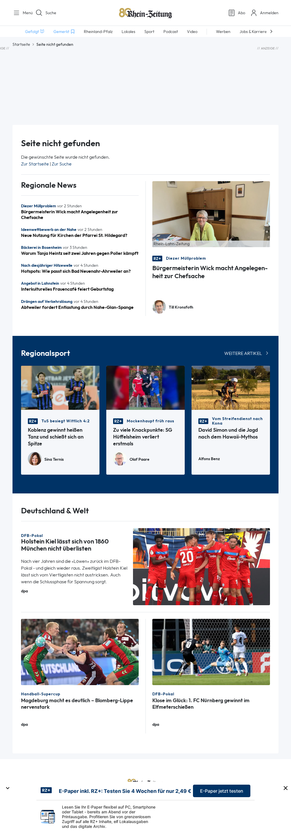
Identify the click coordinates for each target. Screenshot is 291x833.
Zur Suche (62, 164)
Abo (241, 12)
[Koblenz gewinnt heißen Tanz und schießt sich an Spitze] (60, 387)
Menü (25, 12)
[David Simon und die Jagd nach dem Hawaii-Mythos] (231, 387)
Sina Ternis (54, 459)
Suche (50, 12)
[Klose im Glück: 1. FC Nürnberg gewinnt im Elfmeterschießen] (211, 651)
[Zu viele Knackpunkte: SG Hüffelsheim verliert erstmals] (145, 387)
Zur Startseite (35, 164)
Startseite (21, 44)
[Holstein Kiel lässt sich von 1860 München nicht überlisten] (201, 566)
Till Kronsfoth (181, 307)
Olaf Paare (139, 459)
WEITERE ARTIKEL (243, 353)
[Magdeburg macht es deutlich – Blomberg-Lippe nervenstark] (80, 651)
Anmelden (269, 12)
